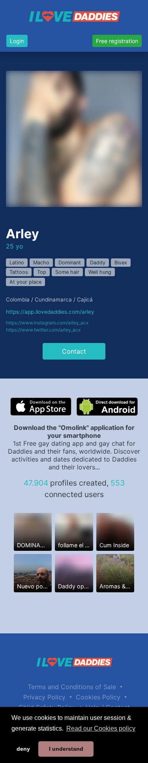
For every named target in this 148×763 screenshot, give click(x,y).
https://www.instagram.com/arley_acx (47, 323)
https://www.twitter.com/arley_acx (43, 330)
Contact (74, 351)
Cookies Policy (98, 697)
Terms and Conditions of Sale (72, 687)
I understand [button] (66, 749)
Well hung (99, 272)
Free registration (117, 41)
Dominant (69, 263)
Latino (16, 263)
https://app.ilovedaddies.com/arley (50, 312)
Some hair (67, 272)
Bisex (120, 263)
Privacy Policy (44, 697)
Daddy (97, 263)
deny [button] (23, 749)
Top (41, 272)
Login (17, 41)
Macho (41, 263)
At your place (25, 282)
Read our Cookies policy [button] (100, 728)
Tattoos (18, 272)
